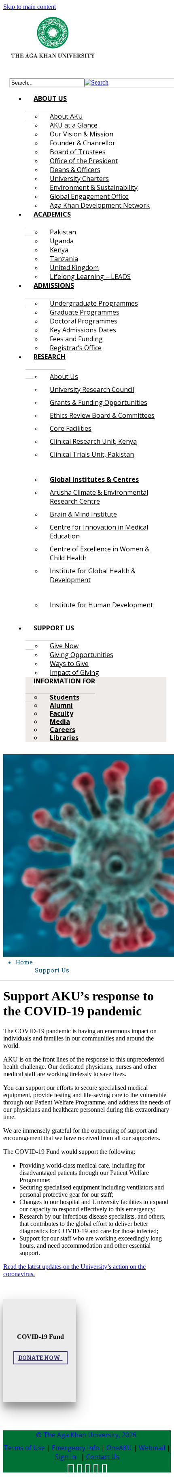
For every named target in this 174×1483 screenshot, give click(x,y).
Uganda (62, 240)
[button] (96, 82)
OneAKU (119, 1447)
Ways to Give (69, 663)
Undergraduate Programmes (94, 303)
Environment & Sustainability (94, 187)
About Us (64, 376)
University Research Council (92, 389)
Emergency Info (76, 1447)
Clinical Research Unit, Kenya (93, 441)
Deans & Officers (75, 169)
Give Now (64, 645)
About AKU (66, 116)
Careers (62, 729)
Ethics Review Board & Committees (102, 415)
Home (24, 962)
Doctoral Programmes (83, 321)
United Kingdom (74, 267)
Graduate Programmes (84, 312)
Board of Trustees (78, 151)
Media (60, 721)
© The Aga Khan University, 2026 (86, 1434)
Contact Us (102, 1456)
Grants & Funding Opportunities (98, 402)
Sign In (65, 1456)
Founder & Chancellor (82, 142)
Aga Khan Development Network (100, 205)
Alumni (61, 705)
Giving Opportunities (81, 654)
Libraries (64, 737)
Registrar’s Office (76, 347)
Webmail (152, 1447)
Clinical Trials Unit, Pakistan (92, 454)
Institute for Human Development (101, 604)
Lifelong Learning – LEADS (90, 276)
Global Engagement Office (89, 196)
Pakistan (63, 232)
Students (64, 697)
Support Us (52, 970)
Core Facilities (70, 428)
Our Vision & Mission (81, 134)
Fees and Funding (76, 338)
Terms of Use (24, 1447)
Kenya (59, 249)
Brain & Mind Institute (83, 514)
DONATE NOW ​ (40, 1358)
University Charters (79, 178)
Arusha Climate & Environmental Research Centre (99, 497)
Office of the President (84, 160)
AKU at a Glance (74, 125)
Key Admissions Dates (83, 330)
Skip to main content (29, 6)
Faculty (61, 713)
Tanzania (64, 258)
